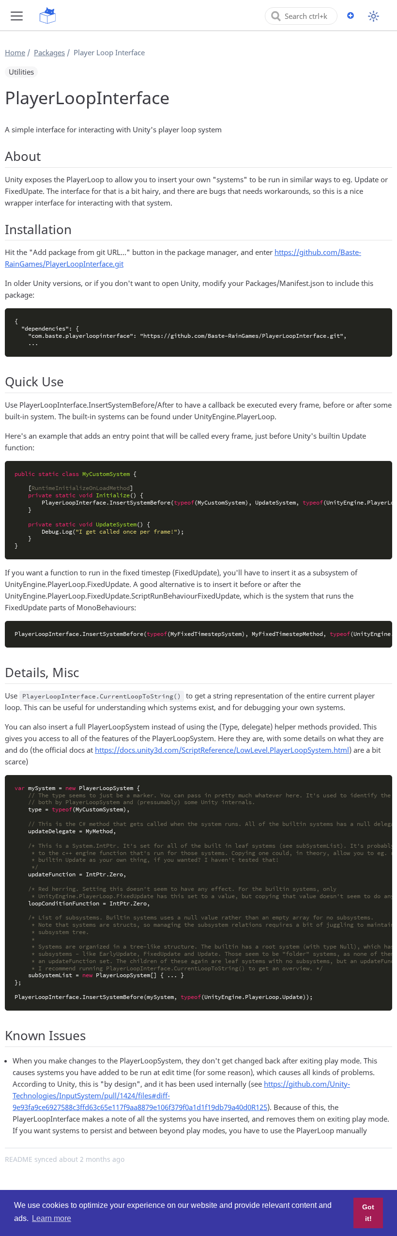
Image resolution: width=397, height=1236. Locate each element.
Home (15, 52)
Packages (49, 52)
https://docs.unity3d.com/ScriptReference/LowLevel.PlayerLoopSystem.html (222, 750)
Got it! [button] (368, 1212)
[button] (17, 16)
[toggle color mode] (373, 16)
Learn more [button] (51, 1218)
